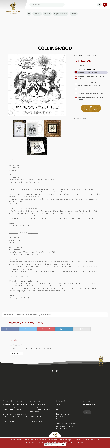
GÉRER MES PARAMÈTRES (51, 444)
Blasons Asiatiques (35, 421)
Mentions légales (61, 428)
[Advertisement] (55, 31)
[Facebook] (53, 370)
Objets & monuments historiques (40, 409)
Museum (47, 14)
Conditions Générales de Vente (66, 424)
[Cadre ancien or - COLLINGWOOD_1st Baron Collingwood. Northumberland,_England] (52, 128)
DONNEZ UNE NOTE (16, 353)
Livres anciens (34, 412)
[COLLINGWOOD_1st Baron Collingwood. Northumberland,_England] (37, 85)
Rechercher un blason (63, 414)
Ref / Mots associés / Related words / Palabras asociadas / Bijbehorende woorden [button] (27, 315)
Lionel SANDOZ (61, 404)
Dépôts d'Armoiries (60, 14)
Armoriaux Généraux (90, 55)
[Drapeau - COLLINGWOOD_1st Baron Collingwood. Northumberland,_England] (37, 146)
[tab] (55, 315)
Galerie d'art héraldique (37, 404)
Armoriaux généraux (36, 407)
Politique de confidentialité (64, 426)
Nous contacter (61, 419)
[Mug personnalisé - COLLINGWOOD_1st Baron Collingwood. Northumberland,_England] (35, 128)
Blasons (36, 14)
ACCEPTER (62, 445)
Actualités (59, 407)
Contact (73, 14)
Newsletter (59, 409)
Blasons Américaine (36, 419)
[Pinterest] (57, 370)
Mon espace (60, 416)
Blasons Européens (35, 416)
